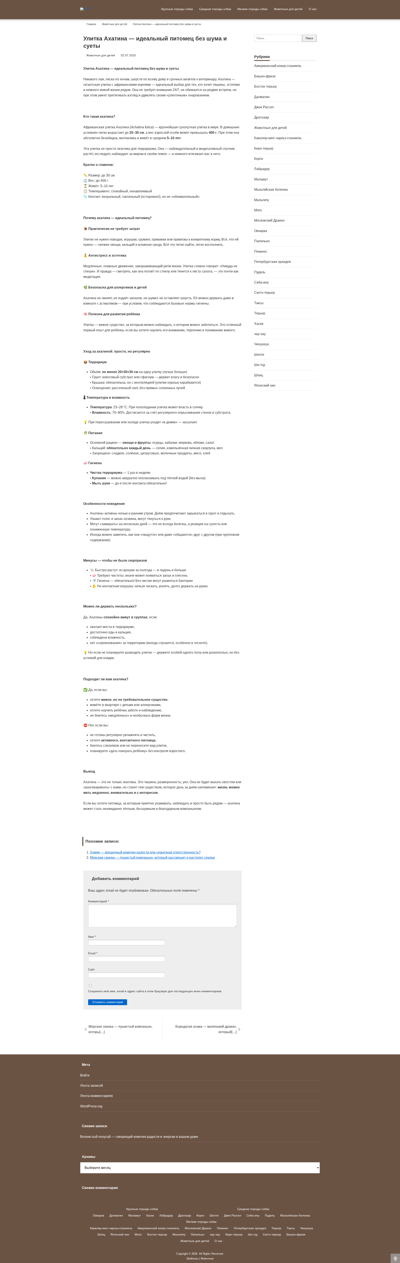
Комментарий (98, 901)
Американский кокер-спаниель (277, 66)
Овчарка (260, 231)
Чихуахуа (261, 344)
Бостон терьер (265, 86)
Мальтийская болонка (271, 189)
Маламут (261, 179)
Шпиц (258, 375)
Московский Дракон (269, 220)
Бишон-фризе (265, 76)
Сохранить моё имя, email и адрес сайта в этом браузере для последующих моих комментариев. (155, 991)
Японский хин (264, 385)
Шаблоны (192, 1258)
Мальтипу (261, 200)
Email (92, 953)
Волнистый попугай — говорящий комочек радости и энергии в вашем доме (139, 1136)
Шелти (259, 354)
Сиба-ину (261, 282)
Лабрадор (262, 169)
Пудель (259, 272)
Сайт (91, 969)
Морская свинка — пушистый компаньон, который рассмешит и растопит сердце (152, 857)
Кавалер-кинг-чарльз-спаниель (277, 138)
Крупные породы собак (177, 9)
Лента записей (91, 1085)
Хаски (258, 323)
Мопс (258, 210)
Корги (258, 158)
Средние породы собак (215, 9)
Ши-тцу (259, 365)
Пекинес (260, 251)
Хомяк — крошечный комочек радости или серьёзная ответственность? (145, 852)
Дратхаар (261, 117)
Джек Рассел (264, 107)
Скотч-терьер (264, 292)
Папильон (262, 241)
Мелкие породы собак (252, 9)
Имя (92, 936)
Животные (207, 1258)
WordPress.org (91, 1106)
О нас (313, 9)
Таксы (259, 303)
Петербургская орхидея (272, 261)
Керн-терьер (263, 148)
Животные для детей (288, 9)
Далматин (262, 97)
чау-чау (260, 334)
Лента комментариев (96, 1096)
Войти (85, 1075)
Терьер (259, 313)
